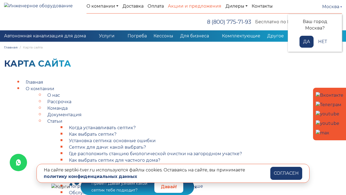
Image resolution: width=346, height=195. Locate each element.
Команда (57, 108)
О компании (40, 88)
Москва (331, 6)
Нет (322, 41)
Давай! (169, 186)
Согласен (286, 173)
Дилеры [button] (234, 6)
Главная (11, 47)
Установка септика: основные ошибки (112, 140)
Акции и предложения (194, 6)
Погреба (137, 35)
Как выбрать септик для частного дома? (114, 160)
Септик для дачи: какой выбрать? (107, 147)
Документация (64, 114)
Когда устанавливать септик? (102, 127)
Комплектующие (241, 35)
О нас (53, 95)
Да (306, 41)
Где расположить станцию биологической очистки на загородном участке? (155, 153)
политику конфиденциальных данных (90, 176)
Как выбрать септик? (93, 134)
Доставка (133, 6)
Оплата (156, 6)
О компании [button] (100, 6)
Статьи (54, 121)
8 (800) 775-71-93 (229, 22)
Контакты (262, 6)
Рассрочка (59, 101)
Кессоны (163, 35)
